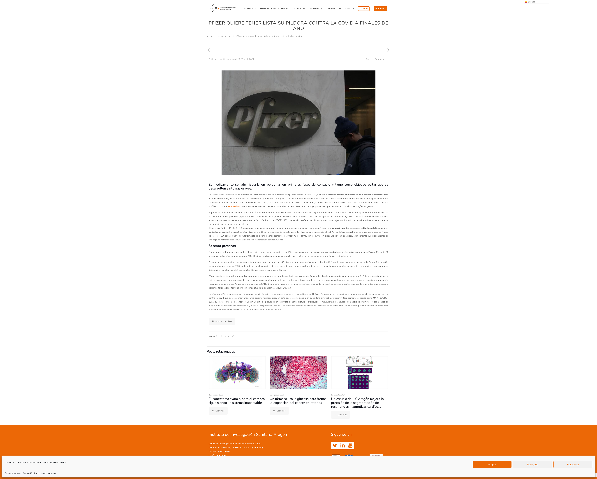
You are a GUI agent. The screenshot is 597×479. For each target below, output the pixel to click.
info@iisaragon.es (217, 455)
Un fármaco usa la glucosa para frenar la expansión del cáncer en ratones (298, 401)
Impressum (52, 473)
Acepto (492, 464)
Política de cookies (13, 473)
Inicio (209, 36)
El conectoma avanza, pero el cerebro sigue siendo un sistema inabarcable (237, 401)
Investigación (224, 36)
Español (531, 2)
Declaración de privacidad (34, 473)
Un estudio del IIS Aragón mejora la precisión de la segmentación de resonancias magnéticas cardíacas (357, 403)
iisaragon (230, 59)
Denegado (532, 464)
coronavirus (234, 206)
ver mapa (257, 447)
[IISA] (222, 7)
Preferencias (573, 464)
